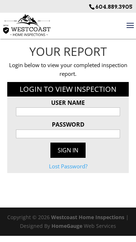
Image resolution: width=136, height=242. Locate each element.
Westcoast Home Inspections (87, 217)
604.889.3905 (113, 7)
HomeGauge (66, 225)
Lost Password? (68, 166)
